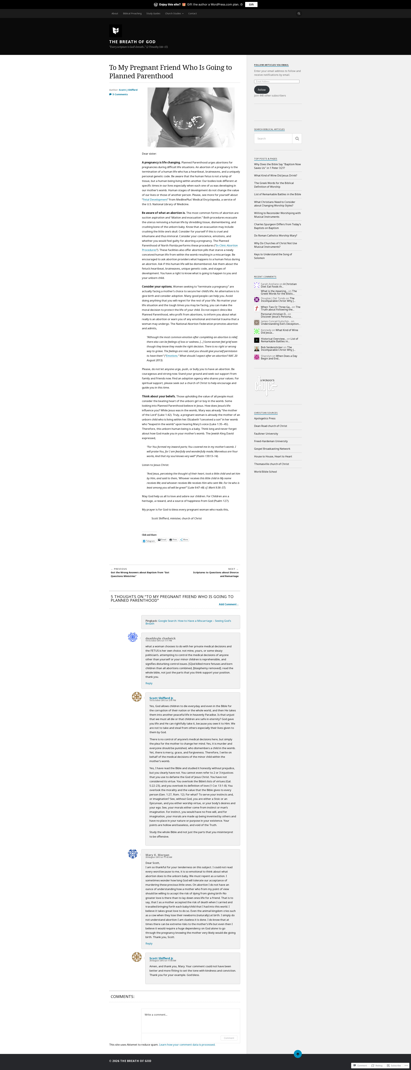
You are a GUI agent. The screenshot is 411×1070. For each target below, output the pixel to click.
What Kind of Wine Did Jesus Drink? (275, 175)
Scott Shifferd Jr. (161, 698)
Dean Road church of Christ (270, 426)
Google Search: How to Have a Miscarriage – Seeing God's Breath (188, 622)
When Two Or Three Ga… (276, 307)
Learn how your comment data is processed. (187, 1044)
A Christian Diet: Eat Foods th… (279, 285)
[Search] (299, 13)
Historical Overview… (273, 339)
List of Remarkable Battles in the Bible (277, 194)
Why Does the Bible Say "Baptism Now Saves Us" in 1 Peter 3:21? (277, 166)
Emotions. (172, 356)
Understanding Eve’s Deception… (280, 324)
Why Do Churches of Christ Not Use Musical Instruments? (275, 245)
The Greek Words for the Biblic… (279, 292)
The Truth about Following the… (280, 308)
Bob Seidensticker (272, 347)
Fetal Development (155, 199)
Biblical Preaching (132, 13)
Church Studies (173, 13)
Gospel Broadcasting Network (272, 448)
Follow (262, 90)
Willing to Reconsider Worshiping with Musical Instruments (277, 214)
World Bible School (265, 471)
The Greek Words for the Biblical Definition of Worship (274, 184)
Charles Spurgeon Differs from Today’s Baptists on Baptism (277, 226)
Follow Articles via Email (271, 64)
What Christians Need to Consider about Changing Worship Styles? (274, 203)
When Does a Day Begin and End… (279, 357)
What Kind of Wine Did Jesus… (279, 331)
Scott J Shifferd (128, 89)
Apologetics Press (264, 418)
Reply (149, 683)
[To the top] (298, 1054)
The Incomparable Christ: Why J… (278, 300)
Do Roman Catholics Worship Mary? (275, 235)
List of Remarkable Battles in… (279, 340)
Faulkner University (266, 433)
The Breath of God (132, 41)
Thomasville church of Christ (271, 464)
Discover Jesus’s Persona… (277, 316)
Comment (229, 1038)
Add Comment (228, 604)
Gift (251, 4)
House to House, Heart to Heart (273, 456)
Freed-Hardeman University (271, 441)
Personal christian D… (274, 314)
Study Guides (153, 13)
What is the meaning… (274, 291)
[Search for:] (278, 138)
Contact (192, 13)
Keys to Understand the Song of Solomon (273, 256)
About (115, 13)
